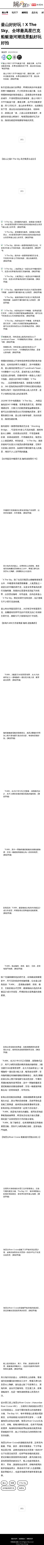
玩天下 (15, 12)
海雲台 (21, 1488)
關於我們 (14, 1539)
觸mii (22, 4)
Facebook (4, 57)
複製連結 (19, 57)
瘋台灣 (5, 12)
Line (9, 57)
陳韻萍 (4, 52)
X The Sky (22, 1483)
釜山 (4, 1483)
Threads (14, 57)
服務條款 (22, 1539)
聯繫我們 (30, 1539)
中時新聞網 (37, 5)
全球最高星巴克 (8, 1488)
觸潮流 (25, 12)
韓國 (12, 1483)
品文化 (35, 12)
